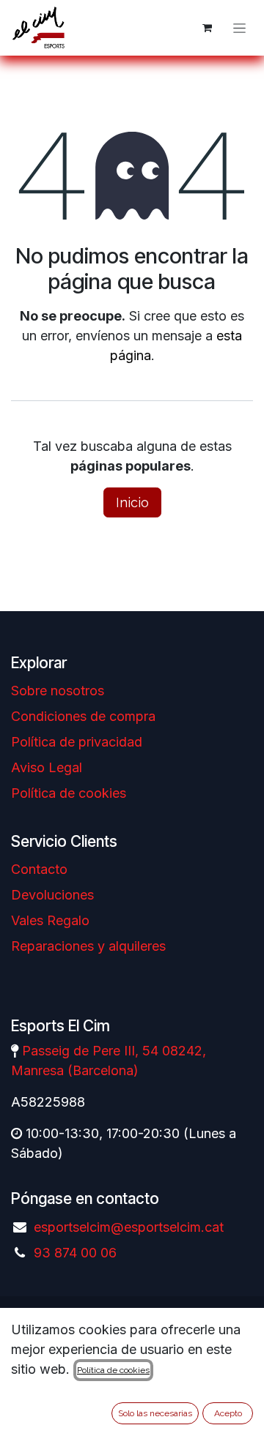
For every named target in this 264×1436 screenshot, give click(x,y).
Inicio (132, 502)
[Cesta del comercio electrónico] (207, 28)
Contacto (39, 869)
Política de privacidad (76, 741)
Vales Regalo (50, 920)
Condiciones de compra (83, 716)
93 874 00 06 (75, 1252)
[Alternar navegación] (239, 28)
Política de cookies (68, 793)
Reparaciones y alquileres (88, 946)
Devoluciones (52, 894)
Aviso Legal (46, 767)
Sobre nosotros (57, 690)
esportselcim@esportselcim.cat (129, 1227)
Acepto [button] (228, 1413)
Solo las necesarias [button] (155, 1413)
